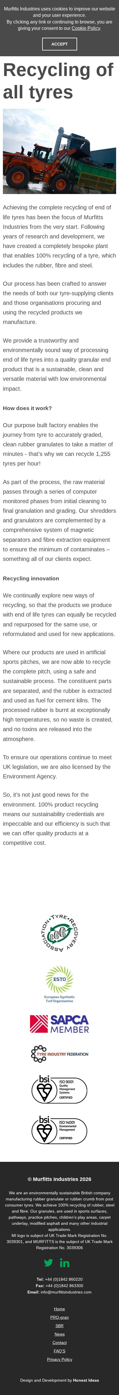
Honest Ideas (86, 1380)
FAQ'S (59, 1351)
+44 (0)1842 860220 (60, 1279)
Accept (59, 44)
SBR (59, 1326)
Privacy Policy (59, 1359)
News (60, 1334)
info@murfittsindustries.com (59, 1292)
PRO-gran (59, 1317)
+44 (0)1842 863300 (59, 1285)
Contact (60, 1342)
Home (59, 1309)
